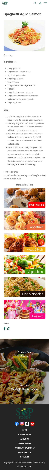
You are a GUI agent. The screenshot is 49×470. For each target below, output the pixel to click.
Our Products (24, 434)
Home (24, 430)
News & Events (24, 443)
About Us (25, 439)
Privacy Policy (24, 452)
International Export (25, 448)
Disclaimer (24, 457)
